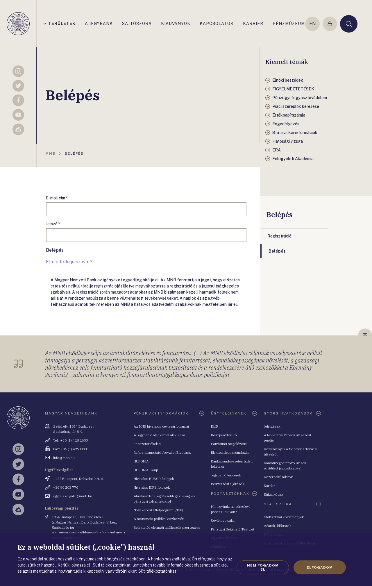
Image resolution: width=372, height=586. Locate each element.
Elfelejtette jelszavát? (69, 262)
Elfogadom (320, 567)
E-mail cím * (57, 198)
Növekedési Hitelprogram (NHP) (158, 510)
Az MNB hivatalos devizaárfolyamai (161, 426)
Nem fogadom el (263, 567)
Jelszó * (53, 223)
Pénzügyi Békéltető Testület (232, 529)
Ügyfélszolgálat (223, 520)
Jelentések (272, 426)
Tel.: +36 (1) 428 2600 (70, 440)
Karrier (269, 485)
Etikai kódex (273, 494)
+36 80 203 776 (65, 487)
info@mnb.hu (64, 457)
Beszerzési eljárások (227, 484)
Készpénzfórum (224, 435)
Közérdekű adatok (278, 477)
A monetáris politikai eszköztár (159, 519)
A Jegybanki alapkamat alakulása (159, 435)
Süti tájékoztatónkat (157, 571)
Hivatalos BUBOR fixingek (154, 478)
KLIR (214, 426)
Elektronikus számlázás (230, 452)
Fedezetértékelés (147, 444)
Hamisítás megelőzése (229, 444)
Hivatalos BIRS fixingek (152, 487)
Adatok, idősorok (277, 526)
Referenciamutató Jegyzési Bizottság (163, 452)
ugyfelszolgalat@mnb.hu (72, 496)
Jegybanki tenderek (226, 475)
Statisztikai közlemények (284, 517)
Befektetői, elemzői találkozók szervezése (167, 527)
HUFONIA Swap (146, 470)
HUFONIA (141, 461)
